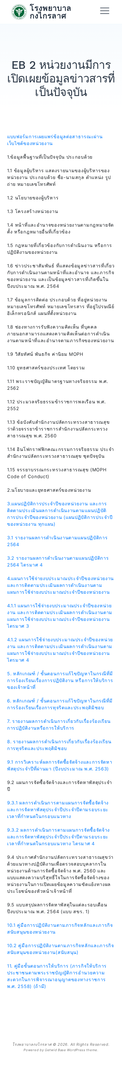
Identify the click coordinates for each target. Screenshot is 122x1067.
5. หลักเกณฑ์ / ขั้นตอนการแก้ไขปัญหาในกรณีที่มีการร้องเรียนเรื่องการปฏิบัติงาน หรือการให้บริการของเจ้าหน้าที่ (60, 680)
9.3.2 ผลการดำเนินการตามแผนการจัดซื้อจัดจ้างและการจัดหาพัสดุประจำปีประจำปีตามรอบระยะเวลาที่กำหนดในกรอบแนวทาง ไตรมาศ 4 (58, 836)
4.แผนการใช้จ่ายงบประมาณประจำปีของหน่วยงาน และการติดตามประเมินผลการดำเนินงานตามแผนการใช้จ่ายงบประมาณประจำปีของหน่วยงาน (60, 585)
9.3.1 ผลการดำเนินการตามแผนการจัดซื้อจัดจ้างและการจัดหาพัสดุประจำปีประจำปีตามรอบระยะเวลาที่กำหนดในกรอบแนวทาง (58, 809)
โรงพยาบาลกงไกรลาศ (50, 12)
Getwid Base (55, 1050)
